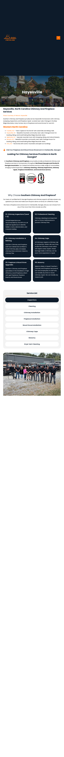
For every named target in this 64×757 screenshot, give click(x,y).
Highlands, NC (10, 137)
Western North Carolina (15, 127)
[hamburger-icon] (58, 38)
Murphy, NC (10, 139)
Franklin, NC (10, 131)
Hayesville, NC (11, 133)
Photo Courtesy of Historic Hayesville (15, 115)
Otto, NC (9, 144)
